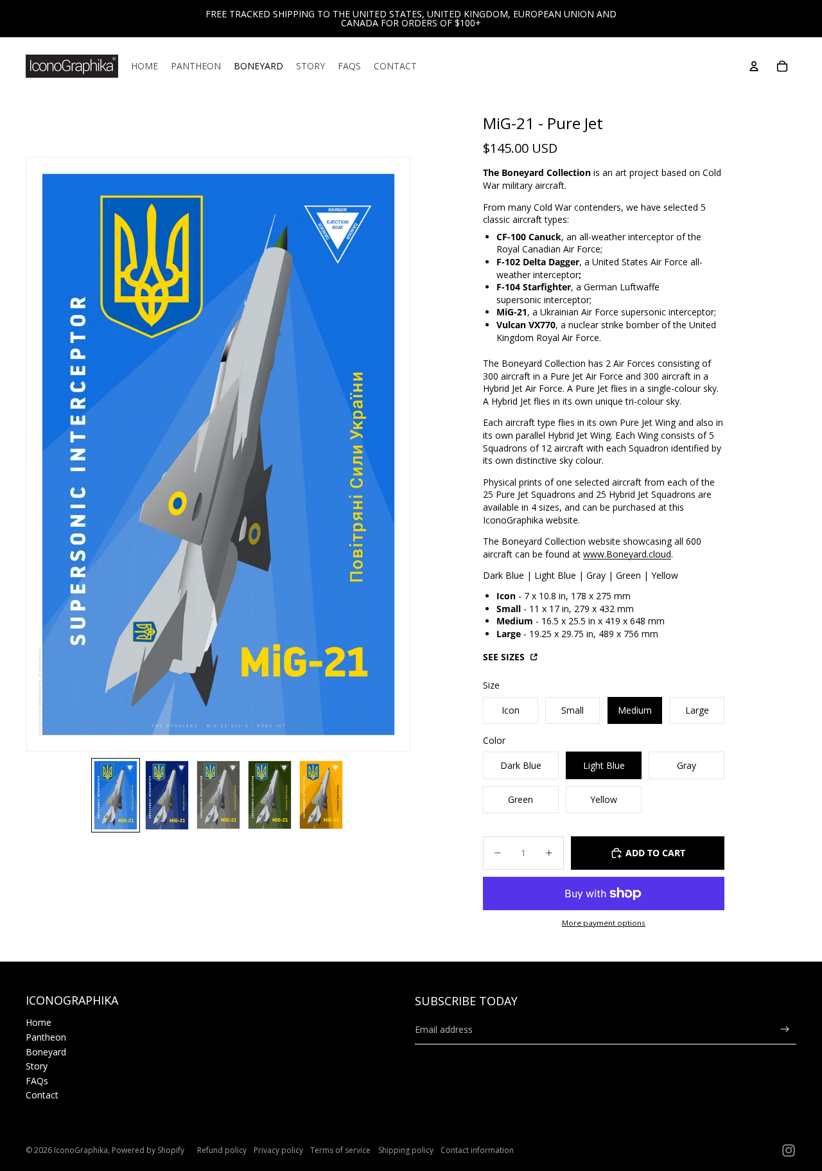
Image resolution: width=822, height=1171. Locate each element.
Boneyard (46, 1052)
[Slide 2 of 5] (167, 795)
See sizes (505, 657)
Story (37, 1066)
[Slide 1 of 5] (115, 795)
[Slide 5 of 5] (321, 795)
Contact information (477, 1150)
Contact (42, 1095)
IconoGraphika (81, 1150)
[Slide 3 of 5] (218, 795)
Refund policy (222, 1150)
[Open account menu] (754, 66)
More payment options (603, 923)
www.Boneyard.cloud (627, 554)
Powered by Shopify (148, 1150)
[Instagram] (788, 1150)
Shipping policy (405, 1150)
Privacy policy (278, 1150)
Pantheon (46, 1037)
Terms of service (340, 1150)
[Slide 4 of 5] (270, 795)
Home (38, 1022)
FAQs (37, 1081)
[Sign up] (785, 1029)
